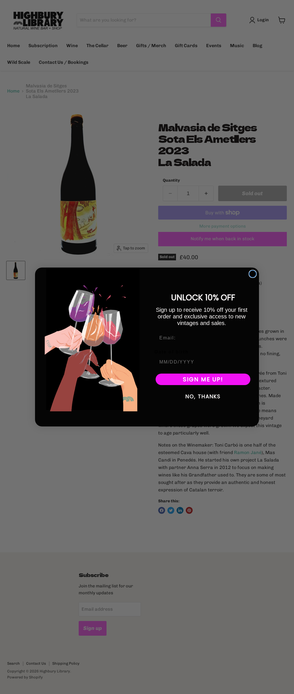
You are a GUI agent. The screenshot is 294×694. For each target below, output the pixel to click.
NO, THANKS (203, 396)
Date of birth (171, 351)
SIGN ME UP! (203, 379)
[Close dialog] (252, 273)
